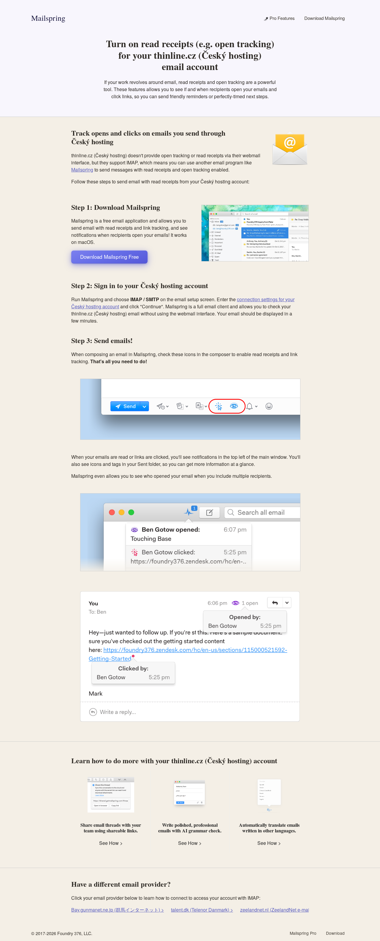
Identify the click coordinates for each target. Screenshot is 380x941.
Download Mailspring (324, 18)
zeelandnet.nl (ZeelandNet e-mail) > (278, 909)
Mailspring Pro (303, 933)
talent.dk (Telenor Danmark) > (202, 909)
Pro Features (281, 18)
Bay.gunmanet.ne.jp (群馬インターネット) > (117, 909)
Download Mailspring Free (109, 256)
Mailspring (48, 18)
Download (335, 933)
